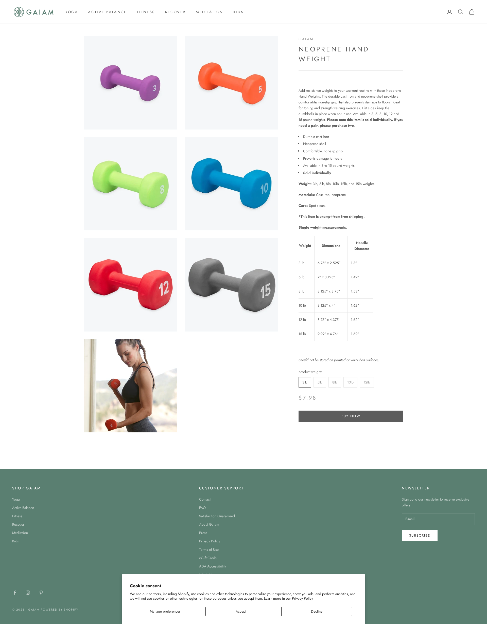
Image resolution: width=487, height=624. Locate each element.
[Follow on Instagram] (27, 592)
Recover (175, 11)
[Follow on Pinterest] (41, 592)
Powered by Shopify (60, 610)
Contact (205, 499)
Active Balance (107, 11)
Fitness (146, 11)
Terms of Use (209, 549)
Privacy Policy (302, 598)
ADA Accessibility (212, 566)
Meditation (209, 11)
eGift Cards (208, 557)
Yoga (71, 11)
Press (203, 532)
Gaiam (306, 39)
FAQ (202, 507)
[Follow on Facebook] (14, 592)
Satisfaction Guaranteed (217, 516)
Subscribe (419, 535)
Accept (241, 611)
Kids (238, 11)
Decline (316, 611)
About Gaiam (209, 524)
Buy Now (350, 416)
